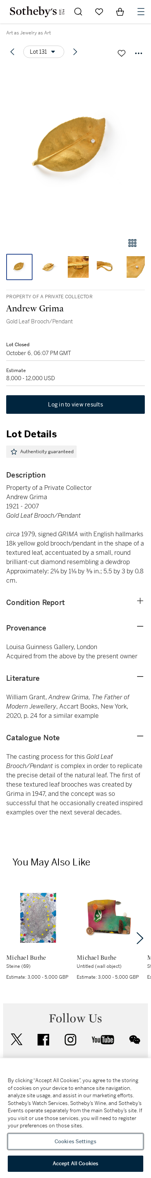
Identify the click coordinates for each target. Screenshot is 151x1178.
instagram (70, 1039)
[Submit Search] (78, 11)
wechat (134, 1039)
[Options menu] (138, 53)
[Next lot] (75, 52)
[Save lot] (121, 53)
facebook (43, 1039)
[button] (75, 148)
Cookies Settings (75, 1141)
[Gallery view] (132, 243)
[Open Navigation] (141, 11)
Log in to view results (75, 404)
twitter (16, 1039)
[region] (75, 1118)
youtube (103, 1039)
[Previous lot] (12, 52)
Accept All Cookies (75, 1163)
